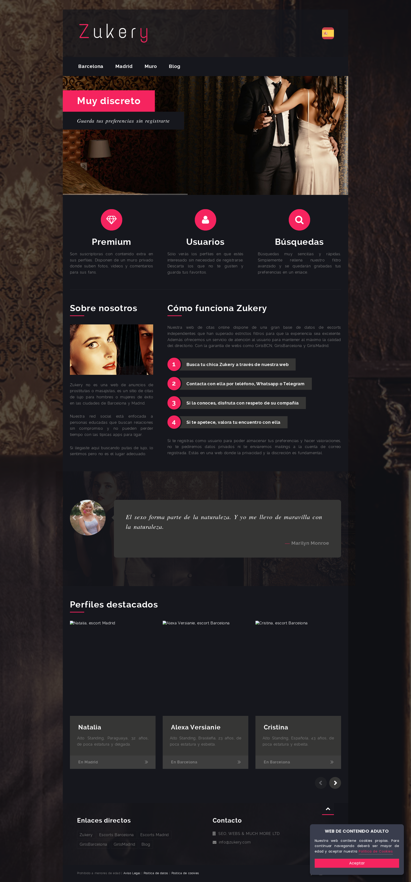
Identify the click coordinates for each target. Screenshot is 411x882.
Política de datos (156, 873)
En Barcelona (184, 762)
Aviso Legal (131, 873)
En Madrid (88, 762)
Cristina (276, 727)
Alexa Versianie (196, 727)
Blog (174, 66)
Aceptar (357, 863)
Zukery (86, 835)
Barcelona (90, 66)
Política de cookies (185, 873)
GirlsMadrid (124, 844)
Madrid (124, 66)
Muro (151, 66)
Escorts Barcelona (116, 835)
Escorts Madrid (154, 835)
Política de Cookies (376, 851)
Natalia (89, 727)
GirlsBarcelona (93, 844)
